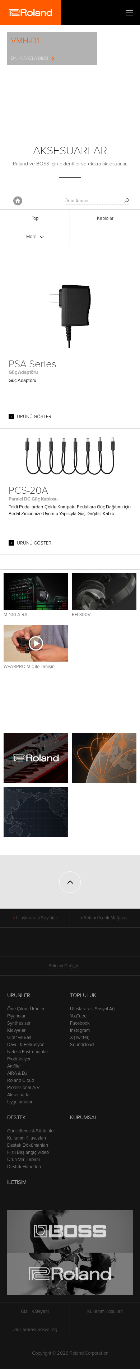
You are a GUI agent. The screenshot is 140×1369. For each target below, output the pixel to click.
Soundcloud (82, 1045)
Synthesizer (19, 1023)
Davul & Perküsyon (26, 1045)
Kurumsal (84, 1117)
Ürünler (18, 995)
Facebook (80, 1023)
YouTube (78, 1016)
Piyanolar (16, 1016)
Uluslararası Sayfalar (36, 918)
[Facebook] (42, 946)
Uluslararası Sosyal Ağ (92, 1009)
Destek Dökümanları (27, 1145)
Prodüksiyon (19, 1059)
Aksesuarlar (19, 1095)
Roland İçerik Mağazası (107, 918)
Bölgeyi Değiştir (64, 966)
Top (35, 218)
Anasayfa (18, 201)
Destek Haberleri (24, 1167)
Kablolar (105, 218)
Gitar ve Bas (19, 1037)
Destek (16, 1117)
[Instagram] (83, 946)
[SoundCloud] (97, 946)
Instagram (80, 1030)
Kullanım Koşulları (105, 1311)
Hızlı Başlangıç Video (28, 1152)
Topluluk (83, 995)
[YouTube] (70, 946)
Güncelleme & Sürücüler (31, 1131)
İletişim (17, 1182)
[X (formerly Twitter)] (56, 946)
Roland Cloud (20, 1080)
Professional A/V (23, 1087)
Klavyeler (16, 1030)
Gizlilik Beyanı (35, 1311)
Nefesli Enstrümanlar (27, 1052)
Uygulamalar (19, 1102)
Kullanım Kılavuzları (26, 1138)
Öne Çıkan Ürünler (26, 1009)
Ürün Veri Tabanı (23, 1159)
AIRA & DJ (17, 1073)
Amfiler (14, 1066)
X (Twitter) (79, 1037)
